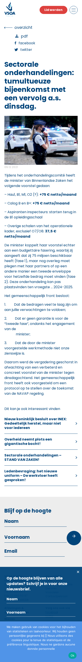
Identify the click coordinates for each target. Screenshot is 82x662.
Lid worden (53, 10)
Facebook (27, 43)
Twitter (26, 49)
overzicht (23, 27)
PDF (24, 36)
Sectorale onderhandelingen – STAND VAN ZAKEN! (32, 457)
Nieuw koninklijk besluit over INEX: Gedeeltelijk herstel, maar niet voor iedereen (35, 423)
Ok (73, 655)
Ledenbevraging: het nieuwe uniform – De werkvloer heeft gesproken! (31, 475)
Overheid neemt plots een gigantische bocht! (28, 441)
